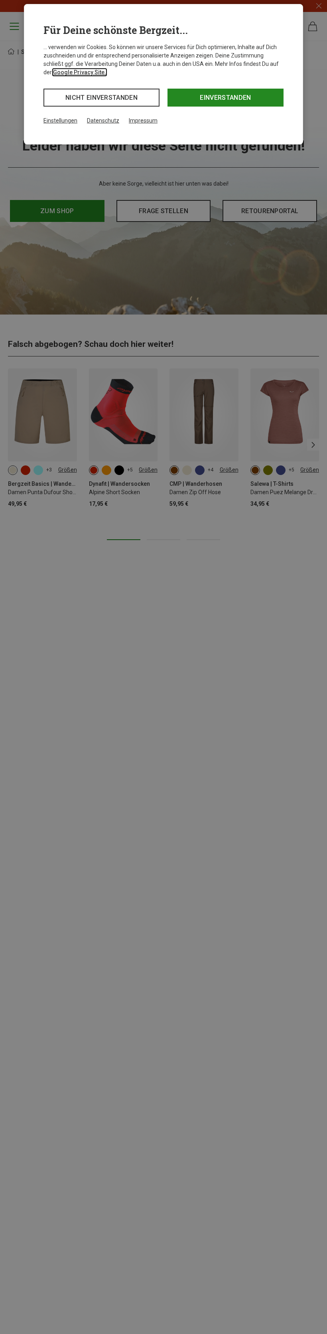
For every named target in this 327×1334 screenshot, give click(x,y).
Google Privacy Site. (79, 72)
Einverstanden (225, 97)
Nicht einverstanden (101, 97)
